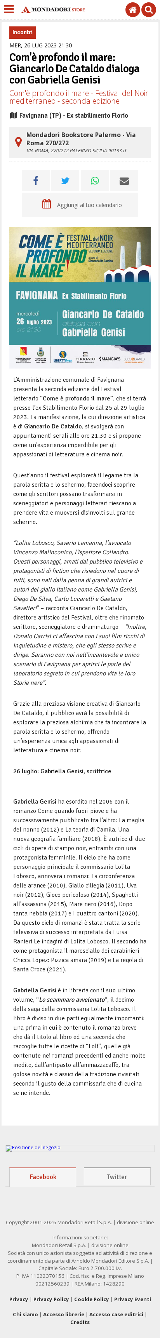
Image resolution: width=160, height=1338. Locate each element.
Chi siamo (25, 1314)
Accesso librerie (63, 1314)
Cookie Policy (91, 1299)
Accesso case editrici (116, 1314)
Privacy (18, 1299)
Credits (80, 1322)
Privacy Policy (51, 1299)
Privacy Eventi (132, 1299)
